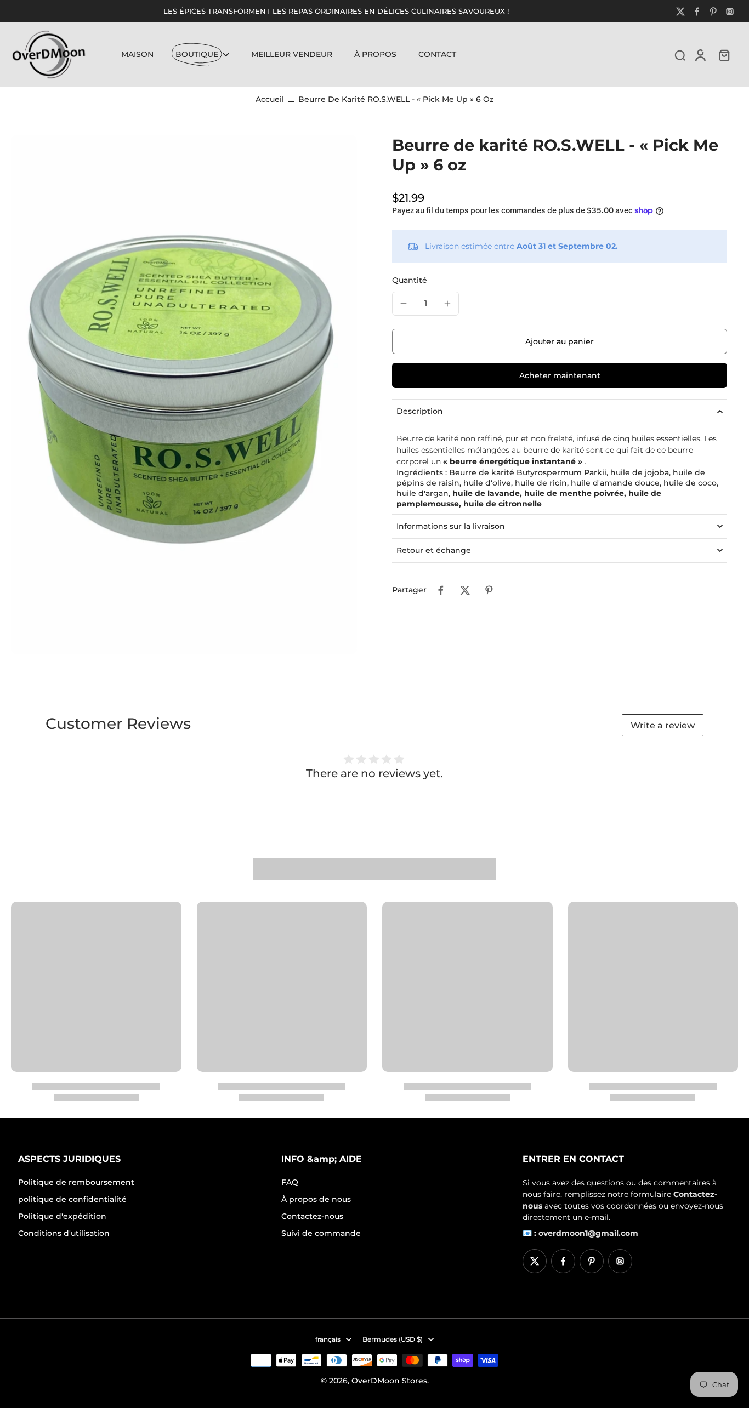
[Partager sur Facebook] (441, 590)
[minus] (404, 303)
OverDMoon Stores (389, 1381)
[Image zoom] (184, 394)
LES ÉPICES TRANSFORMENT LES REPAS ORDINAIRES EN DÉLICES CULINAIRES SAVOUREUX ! (336, 11)
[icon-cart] (724, 55)
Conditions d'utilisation (64, 1233)
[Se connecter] (700, 54)
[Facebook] (697, 11)
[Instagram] (730, 11)
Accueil (270, 99)
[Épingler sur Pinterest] (489, 590)
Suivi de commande (321, 1233)
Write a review (663, 725)
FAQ (289, 1182)
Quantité (409, 280)
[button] (559, 341)
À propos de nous (316, 1199)
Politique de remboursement (76, 1182)
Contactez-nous (312, 1216)
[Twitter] (680, 11)
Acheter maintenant (559, 375)
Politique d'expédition (62, 1216)
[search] (680, 55)
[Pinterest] (713, 11)
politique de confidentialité (72, 1199)
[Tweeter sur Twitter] (465, 590)
